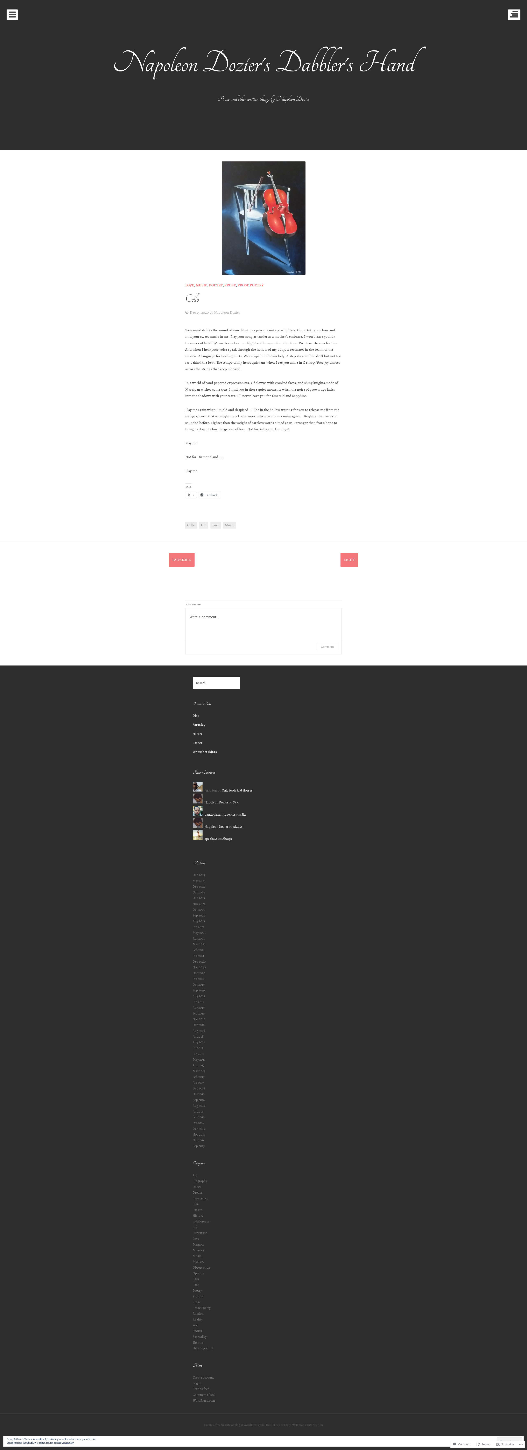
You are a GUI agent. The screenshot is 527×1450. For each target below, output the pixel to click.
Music (201, 285)
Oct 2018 (199, 1025)
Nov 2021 (199, 904)
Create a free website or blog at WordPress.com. (234, 1425)
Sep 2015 (199, 1146)
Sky (235, 802)
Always (238, 826)
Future (197, 1210)
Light (349, 559)
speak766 (211, 839)
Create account (203, 1377)
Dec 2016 (199, 1088)
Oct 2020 (199, 973)
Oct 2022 (199, 892)
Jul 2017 (198, 1048)
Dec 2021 (199, 898)
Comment (327, 646)
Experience (200, 1198)
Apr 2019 (199, 1007)
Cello (191, 525)
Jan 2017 (198, 1082)
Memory (198, 1250)
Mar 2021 (199, 944)
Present (198, 1296)
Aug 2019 (199, 996)
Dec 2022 (199, 886)
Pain (196, 1279)
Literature (200, 1233)
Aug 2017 (199, 1042)
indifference (201, 1221)
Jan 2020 (199, 979)
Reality (198, 1319)
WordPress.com (204, 1400)
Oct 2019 (199, 984)
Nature (198, 734)
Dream (197, 1192)
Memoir (198, 1244)
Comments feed (204, 1395)
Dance (197, 1187)
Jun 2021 (198, 927)
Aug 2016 (199, 1105)
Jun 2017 (198, 1054)
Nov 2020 (199, 967)
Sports (197, 1331)
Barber (197, 743)
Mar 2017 (199, 1071)
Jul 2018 (198, 1036)
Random (198, 1313)
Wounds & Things (205, 752)
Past (196, 1285)
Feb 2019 (199, 1013)
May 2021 (199, 932)
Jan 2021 (198, 956)
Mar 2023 (199, 881)
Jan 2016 (198, 1123)
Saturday (199, 725)
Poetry (216, 285)
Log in (197, 1383)
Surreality (199, 1336)
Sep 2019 (199, 990)
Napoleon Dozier (227, 312)
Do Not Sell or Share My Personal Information (294, 1425)
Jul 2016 (198, 1111)
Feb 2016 (199, 1117)
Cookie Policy (68, 1442)
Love (189, 285)
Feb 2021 (199, 950)
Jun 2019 (198, 1002)
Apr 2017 (198, 1065)
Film (196, 1204)
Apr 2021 (199, 938)
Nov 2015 (199, 1134)
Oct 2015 (198, 1140)
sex (195, 1325)
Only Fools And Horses (237, 790)
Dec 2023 (199, 875)
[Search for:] (216, 683)
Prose (230, 285)
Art (195, 1175)
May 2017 (199, 1059)
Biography (200, 1181)
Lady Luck (181, 559)
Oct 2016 (199, 1094)
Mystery (198, 1262)
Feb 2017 (198, 1077)
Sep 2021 (199, 915)
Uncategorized (203, 1348)
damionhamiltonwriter (221, 814)
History (198, 1215)
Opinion (198, 1273)
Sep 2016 (199, 1100)
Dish (196, 715)
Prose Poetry (251, 285)
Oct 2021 (199, 909)
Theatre (198, 1342)
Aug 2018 (199, 1031)
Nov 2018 (199, 1019)
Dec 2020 (199, 961)
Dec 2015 (199, 1129)
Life (203, 525)
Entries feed (201, 1389)
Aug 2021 (199, 921)
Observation (201, 1267)
